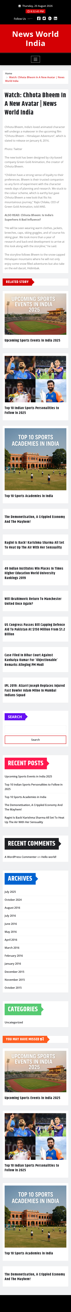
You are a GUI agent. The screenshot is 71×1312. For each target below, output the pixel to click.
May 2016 (11, 932)
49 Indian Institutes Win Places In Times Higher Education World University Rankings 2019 (34, 573)
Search (15, 716)
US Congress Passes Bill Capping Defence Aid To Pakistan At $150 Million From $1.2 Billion (35, 629)
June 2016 (11, 924)
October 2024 (13, 900)
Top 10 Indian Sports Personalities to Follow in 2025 (32, 410)
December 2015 (14, 972)
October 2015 (13, 988)
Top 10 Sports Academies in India (29, 496)
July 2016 (10, 915)
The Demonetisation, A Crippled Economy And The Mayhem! (35, 519)
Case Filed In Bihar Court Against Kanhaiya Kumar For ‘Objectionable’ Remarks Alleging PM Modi (31, 660)
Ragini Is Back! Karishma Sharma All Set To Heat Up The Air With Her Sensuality (34, 545)
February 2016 (14, 955)
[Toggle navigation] (35, 59)
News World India (35, 38)
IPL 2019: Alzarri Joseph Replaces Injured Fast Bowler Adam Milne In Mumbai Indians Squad (35, 690)
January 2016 (13, 963)
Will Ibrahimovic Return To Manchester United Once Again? (33, 601)
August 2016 (12, 908)
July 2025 (10, 892)
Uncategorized (14, 1022)
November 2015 (15, 980)
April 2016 (11, 940)
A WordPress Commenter (21, 857)
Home (8, 73)
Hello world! (48, 857)
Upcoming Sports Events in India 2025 (32, 340)
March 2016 (12, 948)
